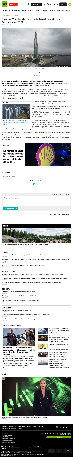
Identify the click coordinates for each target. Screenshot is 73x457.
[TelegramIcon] (54, 4)
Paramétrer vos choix (7, 440)
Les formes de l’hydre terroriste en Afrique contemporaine (18, 291)
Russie (24, 10)
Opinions (44, 10)
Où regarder (36, 4)
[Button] (69, 4)
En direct (13, 4)
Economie (52, 10)
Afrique (30, 10)
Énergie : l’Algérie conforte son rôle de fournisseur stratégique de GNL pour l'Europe (26, 314)
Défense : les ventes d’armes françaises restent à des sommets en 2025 (23, 265)
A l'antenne (60, 10)
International (16, 10)
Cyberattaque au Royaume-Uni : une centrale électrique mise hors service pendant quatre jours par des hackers (34, 278)
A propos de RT (6, 433)
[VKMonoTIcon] (44, 4)
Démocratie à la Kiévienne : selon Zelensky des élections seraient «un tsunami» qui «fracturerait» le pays (32, 274)
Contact (4, 445)
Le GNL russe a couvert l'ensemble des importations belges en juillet (21, 319)
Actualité (5, 10)
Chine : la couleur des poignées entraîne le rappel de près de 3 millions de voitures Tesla (58, 354)
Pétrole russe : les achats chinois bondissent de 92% (17, 310)
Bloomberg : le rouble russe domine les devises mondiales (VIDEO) (24, 417)
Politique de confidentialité (8, 438)
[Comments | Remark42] (36, 205)
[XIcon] (50, 4)
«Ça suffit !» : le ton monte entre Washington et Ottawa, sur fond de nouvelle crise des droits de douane (31, 282)
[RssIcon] (57, 4)
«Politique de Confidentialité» (8, 455)
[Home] (4, 4)
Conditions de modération (8, 442)
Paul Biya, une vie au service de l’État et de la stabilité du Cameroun (21, 296)
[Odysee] (47, 4)
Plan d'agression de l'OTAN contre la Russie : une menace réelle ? (21, 300)
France (37, 10)
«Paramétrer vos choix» (25, 452)
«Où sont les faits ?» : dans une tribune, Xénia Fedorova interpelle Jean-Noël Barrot (26, 255)
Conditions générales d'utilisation (7, 436)
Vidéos (68, 10)
